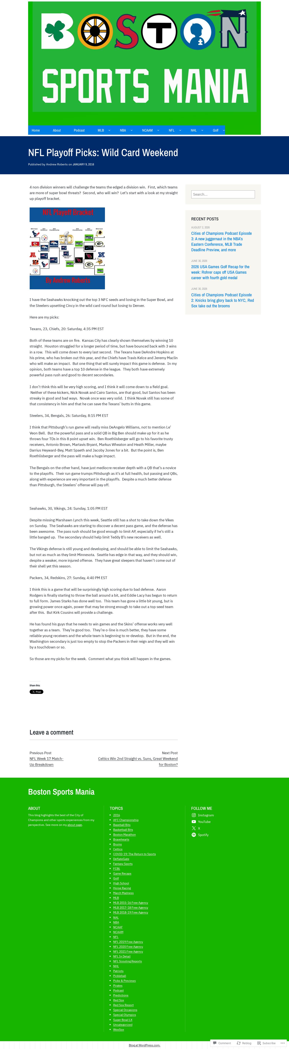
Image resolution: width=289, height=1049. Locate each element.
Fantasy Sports (123, 864)
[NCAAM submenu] (158, 130)
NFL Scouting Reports (127, 961)
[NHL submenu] (202, 130)
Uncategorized (122, 1025)
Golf (116, 878)
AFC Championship (126, 820)
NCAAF (118, 927)
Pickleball (119, 976)
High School (121, 883)
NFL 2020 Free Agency (128, 947)
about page (74, 825)
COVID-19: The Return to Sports (134, 854)
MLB (116, 898)
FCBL (116, 868)
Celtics (117, 849)
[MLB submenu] (109, 130)
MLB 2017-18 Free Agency (130, 907)
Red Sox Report (123, 1005)
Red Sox (118, 1000)
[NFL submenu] (180, 130)
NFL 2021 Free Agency (128, 951)
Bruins (117, 844)
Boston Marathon (124, 834)
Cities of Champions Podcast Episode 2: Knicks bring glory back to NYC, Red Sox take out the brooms (222, 300)
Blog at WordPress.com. (144, 1045)
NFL (115, 937)
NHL (116, 966)
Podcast (118, 990)
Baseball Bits (122, 825)
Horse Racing (122, 888)
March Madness (123, 893)
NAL (116, 917)
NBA (116, 922)
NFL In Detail (122, 956)
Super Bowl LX (122, 1020)
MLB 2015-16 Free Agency (130, 903)
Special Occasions (125, 1010)
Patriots (118, 971)
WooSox (118, 1029)
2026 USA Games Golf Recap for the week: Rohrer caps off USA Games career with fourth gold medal (220, 272)
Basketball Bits (123, 830)
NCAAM (118, 932)
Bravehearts (121, 839)
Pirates (117, 985)
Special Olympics (124, 1015)
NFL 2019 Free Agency (128, 942)
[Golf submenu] (224, 130)
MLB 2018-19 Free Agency (130, 912)
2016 (116, 815)
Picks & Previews (124, 981)
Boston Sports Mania (61, 791)
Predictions (120, 995)
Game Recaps (122, 873)
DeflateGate (121, 859)
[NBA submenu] (132, 130)
